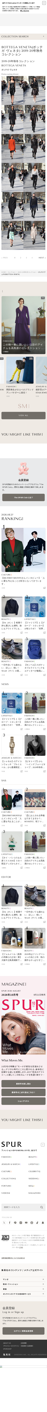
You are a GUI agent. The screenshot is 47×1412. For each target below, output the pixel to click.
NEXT (41, 258)
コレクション (12, 272)
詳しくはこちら (24, 11)
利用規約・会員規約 (27, 1346)
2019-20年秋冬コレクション (18, 61)
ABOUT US (7, 1343)
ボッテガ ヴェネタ (9, 69)
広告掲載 (24, 1343)
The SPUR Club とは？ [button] (23, 497)
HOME (3, 272)
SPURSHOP (7, 1349)
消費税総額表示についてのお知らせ (13, 1258)
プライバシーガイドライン (11, 1346)
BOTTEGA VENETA (13, 65)
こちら (21, 1247)
